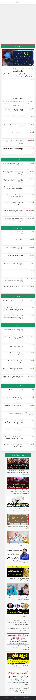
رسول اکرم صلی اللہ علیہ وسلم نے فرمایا (18, 526)
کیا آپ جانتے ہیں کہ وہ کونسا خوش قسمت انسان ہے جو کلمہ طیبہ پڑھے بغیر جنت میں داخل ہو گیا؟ (13, 422)
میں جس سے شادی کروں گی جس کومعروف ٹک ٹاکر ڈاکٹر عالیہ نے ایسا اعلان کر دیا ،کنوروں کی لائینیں (13, 309)
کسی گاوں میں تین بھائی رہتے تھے (15, 116)
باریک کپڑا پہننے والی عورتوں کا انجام (15, 389)
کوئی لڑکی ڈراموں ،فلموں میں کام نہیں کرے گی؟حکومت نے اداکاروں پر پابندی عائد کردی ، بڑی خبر (13, 317)
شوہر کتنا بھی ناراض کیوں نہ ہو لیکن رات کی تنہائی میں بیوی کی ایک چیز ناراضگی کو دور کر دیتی (18, 622)
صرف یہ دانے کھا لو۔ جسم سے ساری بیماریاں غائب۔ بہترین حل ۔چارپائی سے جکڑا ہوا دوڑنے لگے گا (13, 172)
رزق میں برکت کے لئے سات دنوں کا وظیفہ (14, 405)
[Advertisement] (18, 25)
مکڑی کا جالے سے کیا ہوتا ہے (15, 132)
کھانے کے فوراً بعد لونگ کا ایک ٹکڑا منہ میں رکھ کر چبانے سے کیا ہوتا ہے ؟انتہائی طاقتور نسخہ (18, 472)
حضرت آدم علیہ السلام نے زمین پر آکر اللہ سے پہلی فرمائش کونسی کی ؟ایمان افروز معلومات (13, 438)
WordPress (7, 697)
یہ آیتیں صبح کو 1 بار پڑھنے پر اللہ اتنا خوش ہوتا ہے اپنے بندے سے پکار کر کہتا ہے (13, 142)
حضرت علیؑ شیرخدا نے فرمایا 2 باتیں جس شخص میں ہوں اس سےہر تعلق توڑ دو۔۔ (19, 690)
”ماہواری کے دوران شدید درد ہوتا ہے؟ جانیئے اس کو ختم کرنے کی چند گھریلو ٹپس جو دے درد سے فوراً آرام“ (18, 597)
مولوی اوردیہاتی (18, 98)
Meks (16, 697)
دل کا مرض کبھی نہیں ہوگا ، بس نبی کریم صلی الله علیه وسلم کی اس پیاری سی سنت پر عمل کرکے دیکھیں (18, 491)
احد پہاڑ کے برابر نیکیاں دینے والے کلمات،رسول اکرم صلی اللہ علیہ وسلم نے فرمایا (18, 647)
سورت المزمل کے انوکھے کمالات (16, 413)
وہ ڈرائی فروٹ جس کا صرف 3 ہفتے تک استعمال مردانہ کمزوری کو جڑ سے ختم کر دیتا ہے (13, 220)
